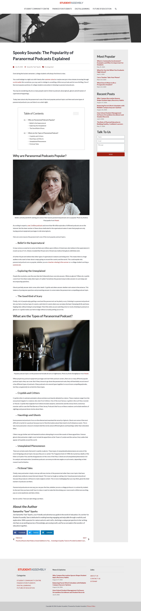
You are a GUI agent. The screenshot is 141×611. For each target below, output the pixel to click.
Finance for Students (26, 583)
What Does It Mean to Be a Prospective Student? (106, 84)
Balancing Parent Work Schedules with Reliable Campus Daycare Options (110, 106)
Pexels (57, 220)
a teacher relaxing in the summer (58, 262)
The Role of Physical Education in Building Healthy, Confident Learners (110, 123)
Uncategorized (49, 67)
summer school (50, 79)
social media (17, 82)
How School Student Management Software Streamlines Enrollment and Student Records (110, 115)
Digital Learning (24, 585)
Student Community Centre (29, 580)
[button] (116, 9)
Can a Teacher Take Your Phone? (108, 77)
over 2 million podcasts (35, 225)
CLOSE (76, 113)
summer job (17, 265)
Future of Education (26, 588)
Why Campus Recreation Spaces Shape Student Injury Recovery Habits (110, 99)
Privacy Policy (91, 606)
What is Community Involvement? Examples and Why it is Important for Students (110, 63)
